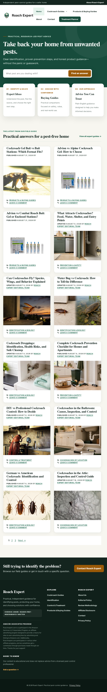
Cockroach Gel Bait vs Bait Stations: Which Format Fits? (25, 150)
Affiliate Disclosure (86, 610)
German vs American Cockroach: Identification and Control (25, 476)
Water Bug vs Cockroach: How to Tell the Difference (76, 280)
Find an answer (79, 73)
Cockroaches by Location (73, 460)
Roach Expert (22, 15)
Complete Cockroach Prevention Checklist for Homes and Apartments (77, 346)
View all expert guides (90, 136)
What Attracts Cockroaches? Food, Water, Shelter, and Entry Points (76, 216)
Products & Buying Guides (85, 11)
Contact (51, 19)
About (39, 19)
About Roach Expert (95, 2)
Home (38, 11)
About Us (82, 595)
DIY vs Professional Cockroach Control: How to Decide (26, 410)
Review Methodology (87, 605)
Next (22, 540)
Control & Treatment (20, 460)
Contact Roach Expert (89, 568)
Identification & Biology (22, 330)
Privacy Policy (84, 620)
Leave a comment (18, 203)
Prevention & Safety (70, 265)
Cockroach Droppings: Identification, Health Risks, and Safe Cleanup (26, 346)
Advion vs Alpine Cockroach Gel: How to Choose (75, 150)
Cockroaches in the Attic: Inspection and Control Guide (75, 475)
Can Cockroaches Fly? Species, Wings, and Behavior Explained (26, 280)
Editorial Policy (85, 600)
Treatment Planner (69, 19)
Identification (53, 600)
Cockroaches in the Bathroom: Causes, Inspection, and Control (77, 410)
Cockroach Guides (55, 11)
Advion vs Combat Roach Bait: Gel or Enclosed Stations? (26, 215)
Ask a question (11, 669)
